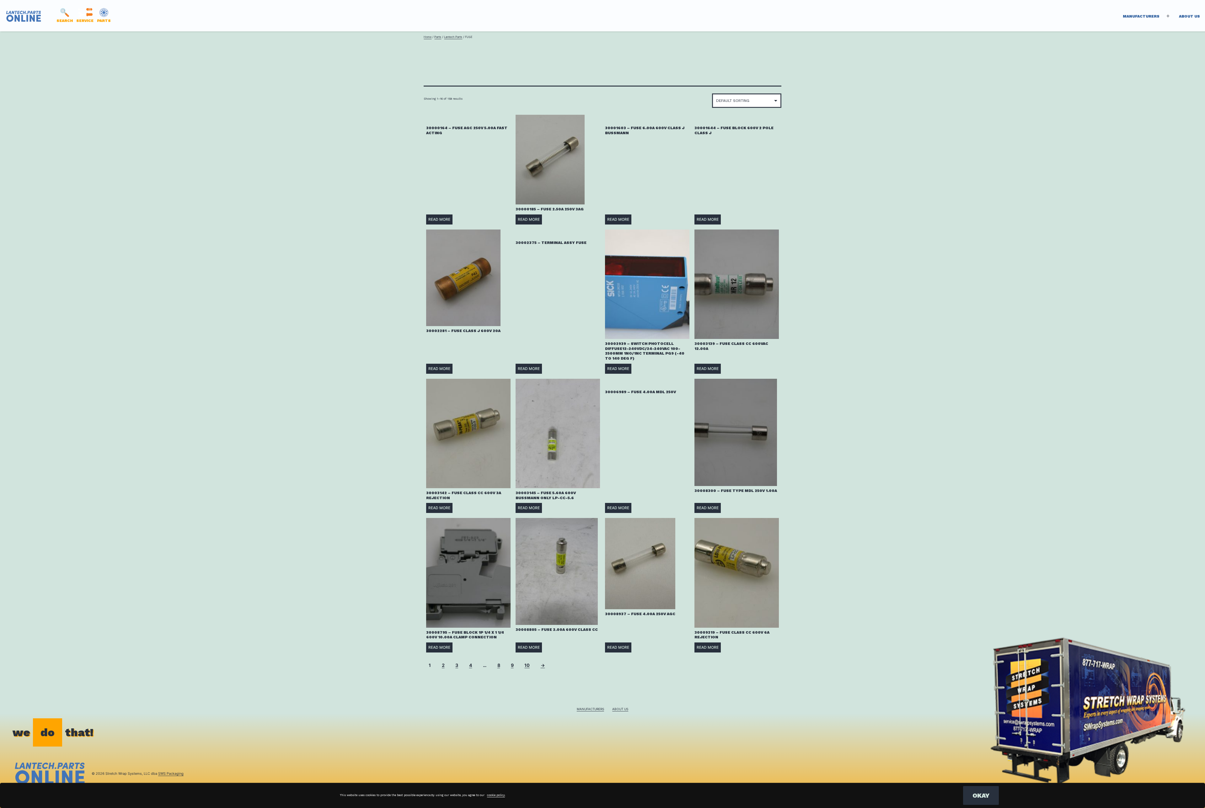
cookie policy (496, 795)
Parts (437, 37)
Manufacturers (1141, 16)
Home (427, 37)
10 (526, 665)
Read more (439, 219)
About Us (1189, 16)
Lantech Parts (453, 37)
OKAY (980, 795)
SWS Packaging (171, 773)
